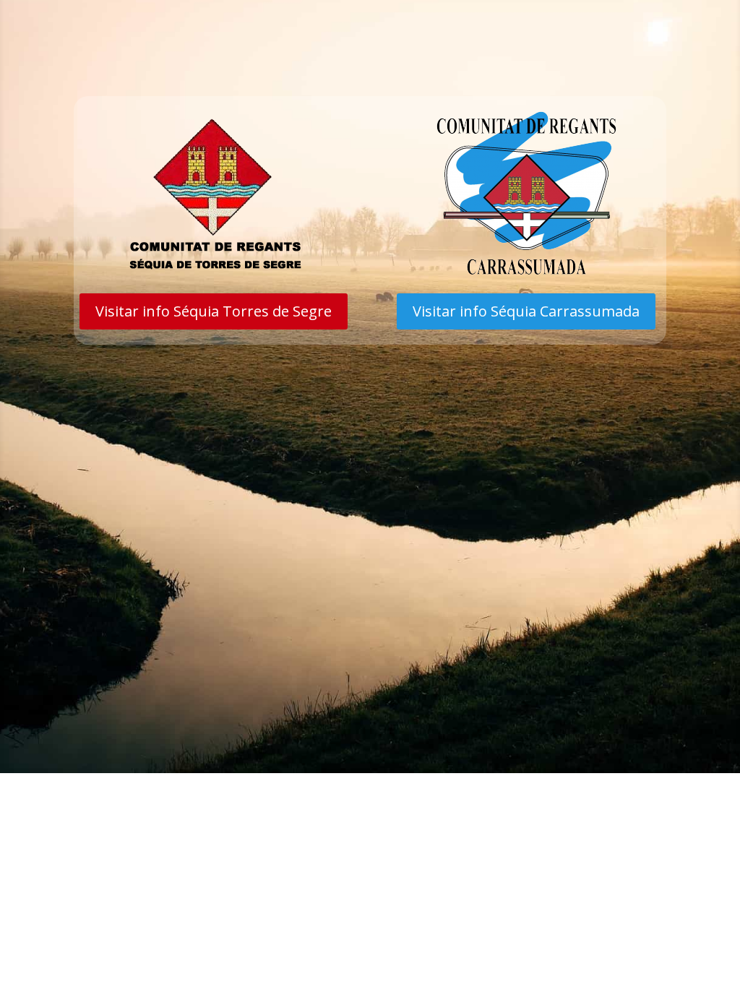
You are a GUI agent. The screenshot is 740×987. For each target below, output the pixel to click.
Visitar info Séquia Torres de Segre (213, 311)
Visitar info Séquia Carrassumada (526, 311)
